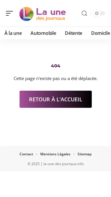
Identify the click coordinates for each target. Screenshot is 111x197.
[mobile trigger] (11, 13)
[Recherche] (84, 13)
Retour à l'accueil (55, 99)
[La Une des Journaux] (42, 13)
